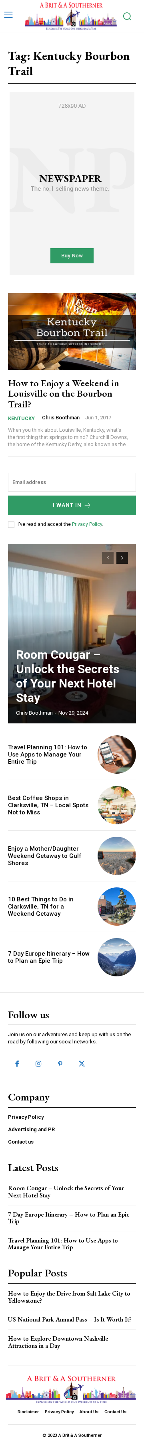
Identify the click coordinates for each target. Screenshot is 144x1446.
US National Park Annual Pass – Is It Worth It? (70, 1319)
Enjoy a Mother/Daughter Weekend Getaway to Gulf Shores (45, 856)
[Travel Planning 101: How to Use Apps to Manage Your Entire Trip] (117, 754)
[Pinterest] (60, 1064)
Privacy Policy (87, 524)
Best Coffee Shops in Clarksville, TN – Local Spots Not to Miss (48, 805)
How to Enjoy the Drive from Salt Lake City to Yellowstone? (69, 1297)
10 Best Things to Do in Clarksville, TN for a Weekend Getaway (41, 906)
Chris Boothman (61, 418)
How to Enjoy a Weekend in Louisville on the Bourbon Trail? (63, 393)
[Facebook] (17, 1064)
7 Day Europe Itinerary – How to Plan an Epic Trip (49, 957)
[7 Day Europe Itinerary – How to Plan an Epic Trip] (117, 957)
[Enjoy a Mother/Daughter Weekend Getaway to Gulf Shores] (117, 856)
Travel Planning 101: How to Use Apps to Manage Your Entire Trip (47, 754)
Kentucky (21, 418)
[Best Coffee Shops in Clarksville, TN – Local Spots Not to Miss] (117, 805)
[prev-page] (108, 558)
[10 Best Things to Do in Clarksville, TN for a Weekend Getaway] (117, 906)
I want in (67, 505)
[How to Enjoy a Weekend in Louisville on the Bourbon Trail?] (72, 331)
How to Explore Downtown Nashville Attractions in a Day (58, 1342)
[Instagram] (38, 1064)
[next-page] (122, 558)
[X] (82, 1064)
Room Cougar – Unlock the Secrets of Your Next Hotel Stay (67, 676)
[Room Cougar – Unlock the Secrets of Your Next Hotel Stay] (72, 633)
